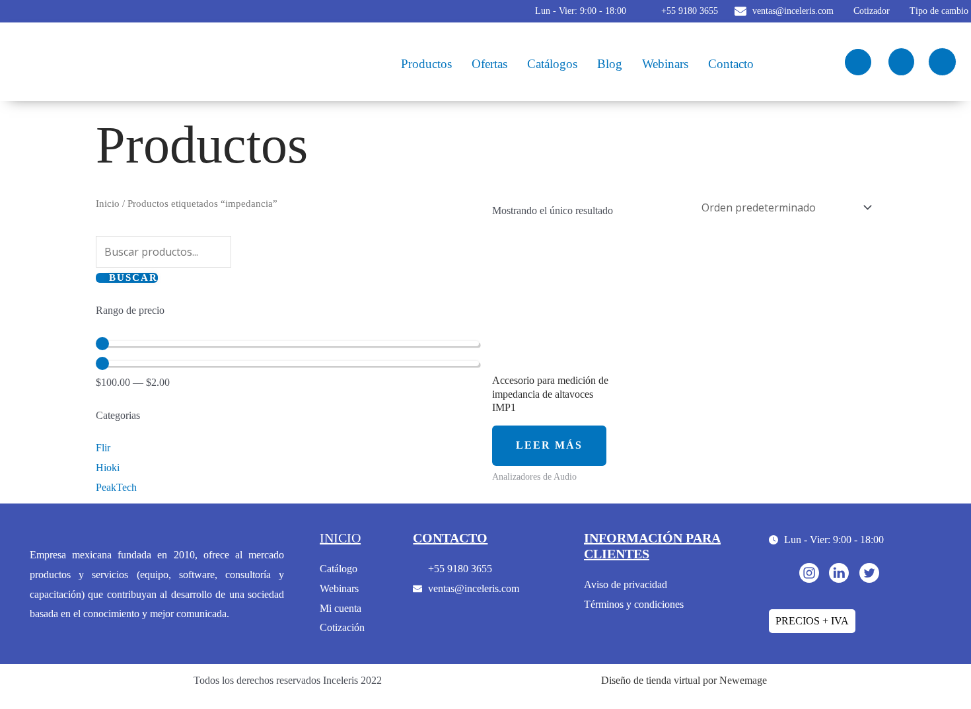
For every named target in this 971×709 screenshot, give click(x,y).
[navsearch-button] (858, 62)
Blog (609, 64)
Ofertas (489, 64)
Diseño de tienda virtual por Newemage (684, 680)
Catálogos (552, 64)
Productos (426, 64)
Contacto (731, 64)
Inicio (108, 203)
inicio (340, 538)
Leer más (549, 445)
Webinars (665, 64)
